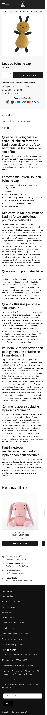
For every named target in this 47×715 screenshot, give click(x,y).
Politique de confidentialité (13, 622)
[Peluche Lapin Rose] (20, 511)
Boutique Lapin (8, 596)
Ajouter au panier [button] (20, 543)
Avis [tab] (5, 127)
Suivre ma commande (11, 601)
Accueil (4, 11)
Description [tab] (7, 115)
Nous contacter (8, 607)
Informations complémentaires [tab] (16, 121)
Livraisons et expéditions (12, 644)
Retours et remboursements (14, 639)
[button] (40, 18)
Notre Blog (6, 612)
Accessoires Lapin (15, 11)
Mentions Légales (9, 628)
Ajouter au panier (28, 74)
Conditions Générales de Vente (15, 633)
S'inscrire (8, 703)
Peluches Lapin (28, 11)
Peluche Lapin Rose (20, 534)
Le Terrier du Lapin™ (18, 712)
